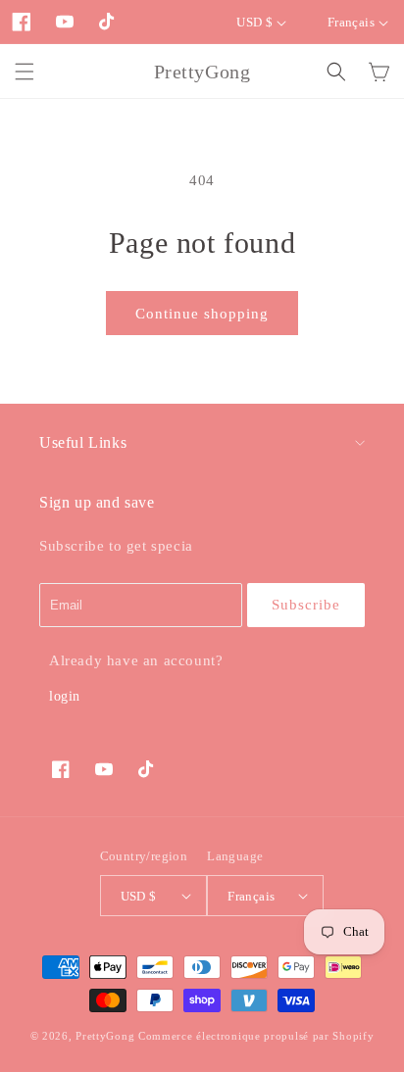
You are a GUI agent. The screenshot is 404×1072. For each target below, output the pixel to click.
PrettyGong (105, 1036)
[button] (24, 71)
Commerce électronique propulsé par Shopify (256, 1036)
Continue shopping (202, 313)
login (64, 696)
